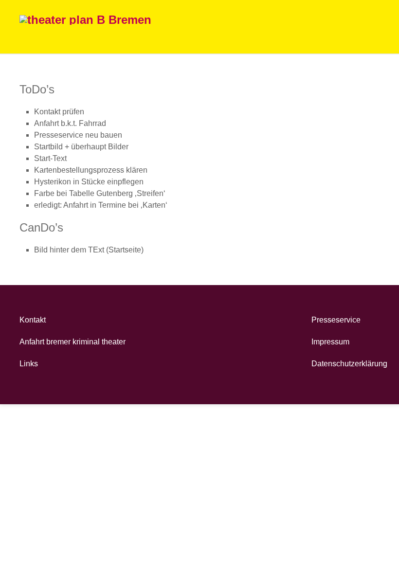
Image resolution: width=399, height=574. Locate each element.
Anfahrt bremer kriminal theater (72, 342)
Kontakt (32, 320)
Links (28, 363)
